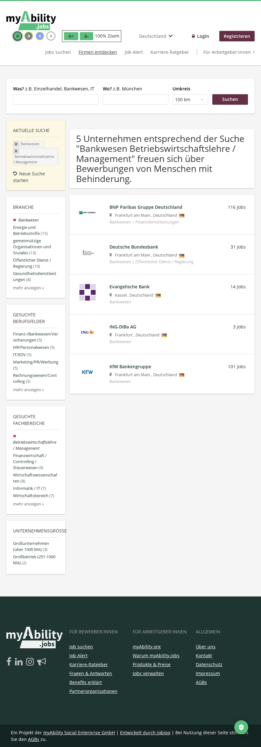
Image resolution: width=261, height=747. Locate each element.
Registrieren (237, 36)
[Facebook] (10, 662)
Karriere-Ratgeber (170, 52)
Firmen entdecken (98, 52)
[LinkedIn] (20, 662)
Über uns (205, 647)
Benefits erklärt (85, 682)
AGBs (201, 682)
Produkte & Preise (152, 664)
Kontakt (204, 655)
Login (203, 36)
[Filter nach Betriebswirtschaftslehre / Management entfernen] (15, 436)
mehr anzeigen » (28, 288)
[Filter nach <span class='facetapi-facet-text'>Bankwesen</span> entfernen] (16, 144)
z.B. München (122, 89)
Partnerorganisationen (93, 691)
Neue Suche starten (29, 177)
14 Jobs (238, 287)
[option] (17, 36)
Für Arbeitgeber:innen (227, 52)
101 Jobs (237, 366)
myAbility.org (147, 647)
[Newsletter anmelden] (41, 662)
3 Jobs (239, 327)
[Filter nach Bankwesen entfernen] (15, 220)
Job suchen (81, 647)
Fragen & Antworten (90, 673)
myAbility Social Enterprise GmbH (79, 732)
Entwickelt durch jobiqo (145, 732)
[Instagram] (31, 662)
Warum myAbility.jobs (156, 655)
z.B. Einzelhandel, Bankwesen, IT (53, 89)
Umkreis (181, 89)
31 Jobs (238, 247)
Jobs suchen (58, 52)
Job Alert (134, 52)
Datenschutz (209, 664)
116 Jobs (237, 207)
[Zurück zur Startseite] (31, 20)
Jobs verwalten (148, 673)
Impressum (208, 673)
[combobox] (56, 99)
